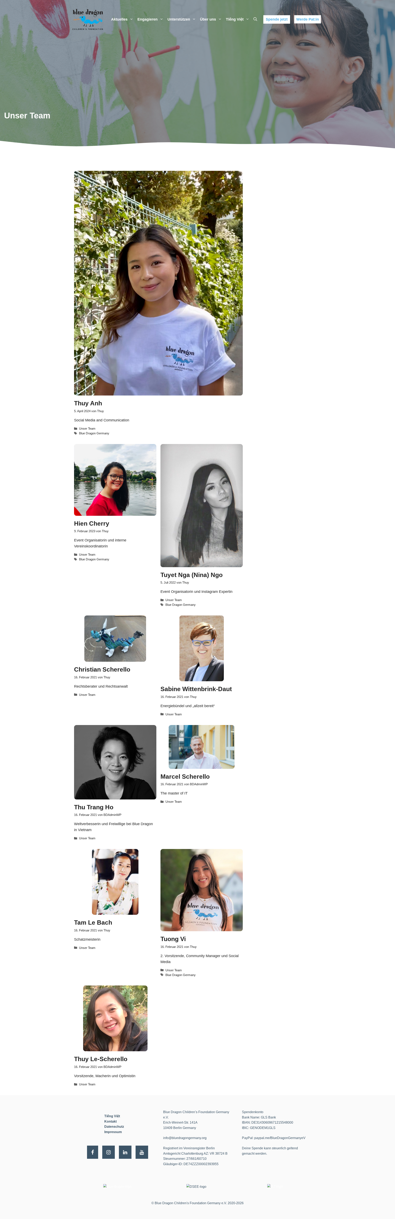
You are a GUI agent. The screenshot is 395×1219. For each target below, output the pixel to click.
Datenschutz (114, 1126)
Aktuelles (119, 19)
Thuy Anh (88, 403)
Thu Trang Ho (93, 807)
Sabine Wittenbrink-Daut (196, 689)
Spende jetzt (277, 19)
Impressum (113, 1132)
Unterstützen (178, 19)
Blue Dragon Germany (94, 433)
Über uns (208, 19)
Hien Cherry (91, 523)
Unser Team (87, 428)
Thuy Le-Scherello (100, 1059)
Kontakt (110, 1121)
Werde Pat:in (307, 19)
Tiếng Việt (235, 19)
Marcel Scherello (185, 776)
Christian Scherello (102, 669)
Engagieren (147, 19)
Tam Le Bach (93, 922)
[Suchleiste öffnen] (255, 19)
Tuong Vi (173, 939)
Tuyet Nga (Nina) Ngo (191, 574)
